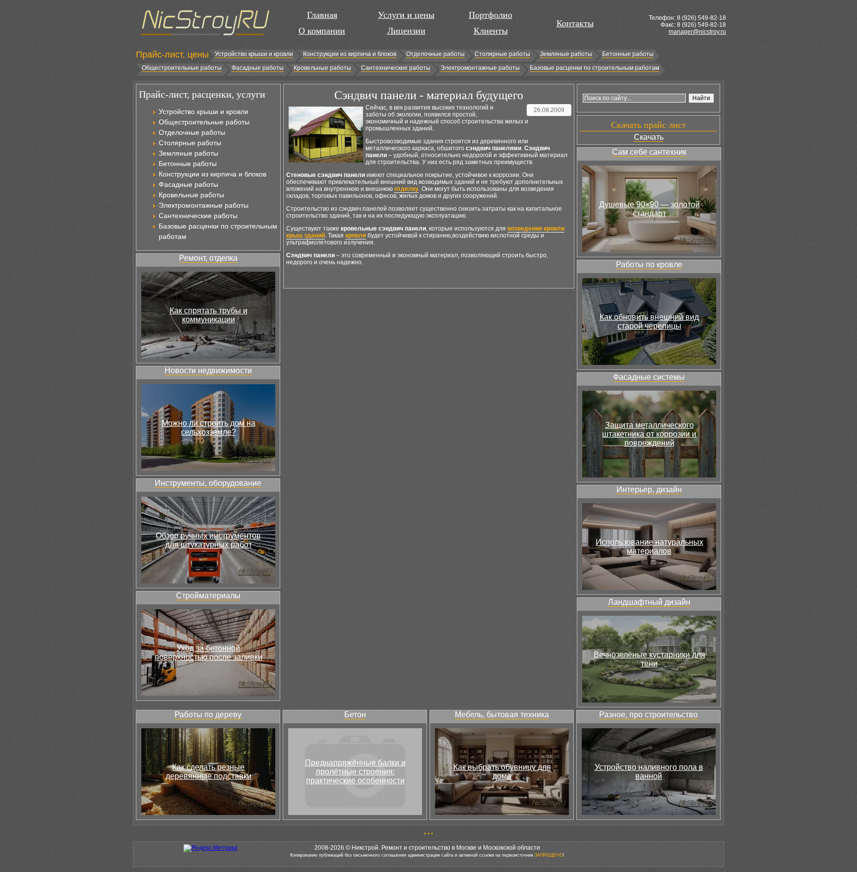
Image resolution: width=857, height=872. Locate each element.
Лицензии (406, 31)
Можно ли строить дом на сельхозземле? (208, 427)
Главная (322, 15)
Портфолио (490, 15)
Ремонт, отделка (208, 258)
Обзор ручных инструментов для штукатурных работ (208, 540)
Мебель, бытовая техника (502, 714)
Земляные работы (566, 54)
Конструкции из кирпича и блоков (349, 54)
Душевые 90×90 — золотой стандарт (649, 209)
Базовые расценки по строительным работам (594, 67)
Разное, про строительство (648, 714)
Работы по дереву (208, 714)
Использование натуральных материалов (649, 546)
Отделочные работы (435, 54)
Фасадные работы (258, 67)
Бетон (355, 714)
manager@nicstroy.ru (697, 31)
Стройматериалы (208, 595)
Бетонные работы (628, 54)
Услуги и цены (406, 15)
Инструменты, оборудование (208, 483)
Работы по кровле (649, 264)
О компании (322, 31)
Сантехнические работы (395, 67)
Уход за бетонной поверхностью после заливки (208, 652)
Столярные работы (502, 54)
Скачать (649, 137)
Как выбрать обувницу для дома (502, 771)
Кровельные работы (322, 67)
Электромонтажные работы (480, 67)
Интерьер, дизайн (649, 489)
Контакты (575, 23)
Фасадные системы (649, 377)
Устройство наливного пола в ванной (649, 771)
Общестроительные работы (182, 67)
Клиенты (491, 31)
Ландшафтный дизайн (649, 602)
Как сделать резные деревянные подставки (208, 771)
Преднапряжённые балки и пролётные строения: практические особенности (355, 771)
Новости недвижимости (208, 370)
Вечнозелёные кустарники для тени (649, 659)
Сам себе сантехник (649, 152)
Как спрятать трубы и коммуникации (208, 315)
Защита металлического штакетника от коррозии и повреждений (649, 434)
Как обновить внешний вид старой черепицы (649, 321)
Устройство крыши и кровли (254, 54)
